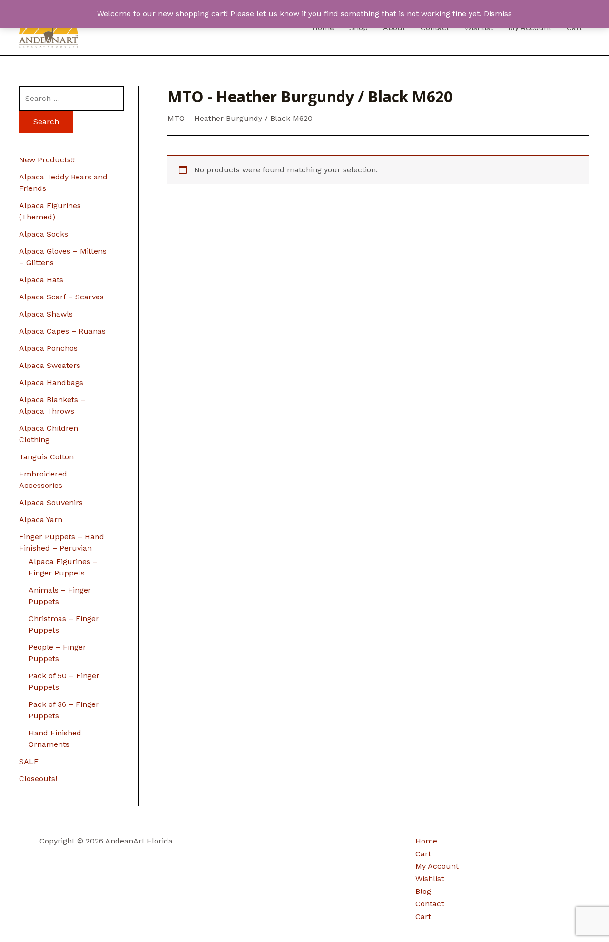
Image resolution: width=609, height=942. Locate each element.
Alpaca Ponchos (48, 348)
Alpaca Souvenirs (51, 502)
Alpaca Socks (43, 233)
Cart (423, 853)
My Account (437, 866)
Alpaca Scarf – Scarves (61, 296)
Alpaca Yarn (40, 519)
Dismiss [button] (498, 13)
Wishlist (429, 878)
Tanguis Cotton (46, 456)
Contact (429, 903)
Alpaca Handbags (51, 382)
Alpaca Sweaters (49, 365)
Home (426, 840)
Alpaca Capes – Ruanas (62, 331)
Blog (423, 891)
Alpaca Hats (41, 279)
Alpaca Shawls (46, 313)
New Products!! (47, 159)
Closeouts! (38, 778)
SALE (29, 761)
